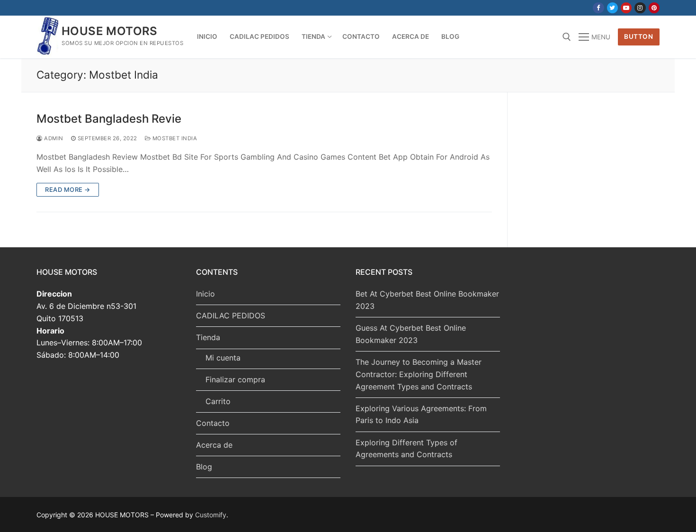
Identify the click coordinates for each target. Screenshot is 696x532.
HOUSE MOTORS (110, 31)
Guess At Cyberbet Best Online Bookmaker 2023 (411, 334)
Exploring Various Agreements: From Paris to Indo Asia (421, 414)
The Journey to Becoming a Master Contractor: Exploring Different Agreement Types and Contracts (419, 374)
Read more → (67, 189)
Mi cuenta (223, 357)
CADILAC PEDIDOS (230, 315)
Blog (204, 466)
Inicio (205, 293)
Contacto (213, 423)
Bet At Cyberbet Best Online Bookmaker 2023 (427, 300)
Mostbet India (174, 138)
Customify (210, 515)
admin (53, 138)
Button (638, 36)
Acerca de (214, 445)
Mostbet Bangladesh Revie (108, 119)
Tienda (208, 337)
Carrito (218, 401)
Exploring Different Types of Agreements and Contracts (406, 449)
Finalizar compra (235, 379)
